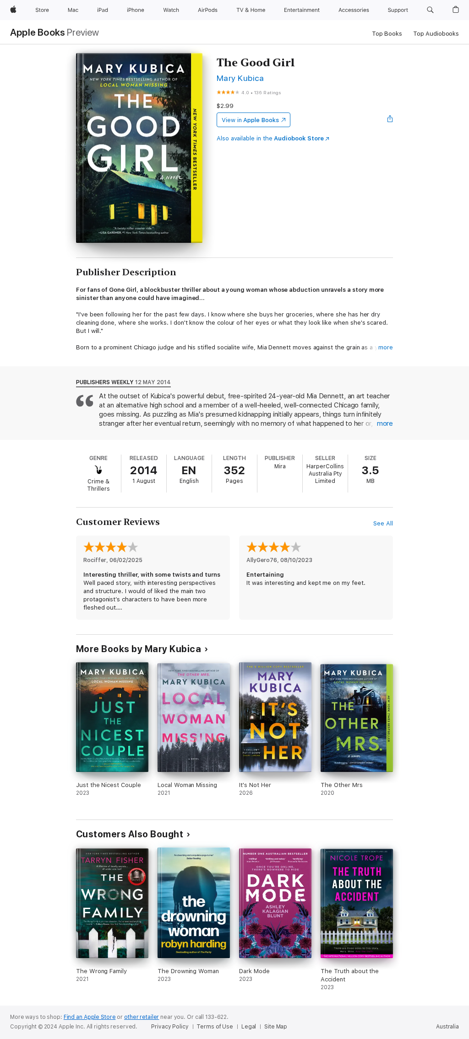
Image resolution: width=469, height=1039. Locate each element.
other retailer (141, 1017)
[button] (430, 10)
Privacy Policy (169, 1026)
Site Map (275, 1026)
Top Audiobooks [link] (436, 33)
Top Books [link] (387, 33)
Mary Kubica (240, 78)
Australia (447, 1026)
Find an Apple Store (90, 1017)
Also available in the (270, 138)
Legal (248, 1026)
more (385, 347)
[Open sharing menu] (390, 119)
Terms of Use (214, 1026)
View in (250, 120)
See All (383, 523)
